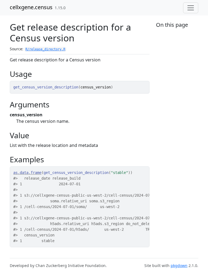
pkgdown (179, 265)
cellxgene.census (31, 7)
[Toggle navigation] (190, 7)
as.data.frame (27, 172)
